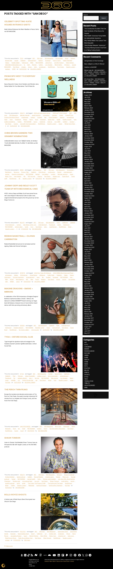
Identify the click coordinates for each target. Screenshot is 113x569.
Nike (32, 279)
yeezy (18, 281)
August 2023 (88, 172)
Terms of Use (59, 561)
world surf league (41, 485)
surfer (23, 483)
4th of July (58, 426)
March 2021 (87, 234)
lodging (39, 429)
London (53, 174)
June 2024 (87, 151)
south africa (64, 481)
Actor (66, 58)
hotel (23, 429)
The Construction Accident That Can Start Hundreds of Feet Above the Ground (95, 31)
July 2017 (87, 329)
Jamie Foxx (48, 63)
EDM (57, 325)
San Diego (16, 67)
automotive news (63, 531)
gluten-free (51, 119)
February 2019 (88, 288)
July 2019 (87, 277)
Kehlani (37, 174)
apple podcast (21, 477)
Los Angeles (48, 65)
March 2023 (87, 183)
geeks (59, 225)
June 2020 (87, 254)
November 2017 (89, 320)
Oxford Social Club (27, 380)
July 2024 (87, 149)
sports (64, 279)
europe (7, 174)
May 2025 (87, 127)
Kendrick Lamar (39, 328)
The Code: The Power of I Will (36, 483)
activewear (8, 275)
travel (22, 431)
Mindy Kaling (58, 65)
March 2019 (87, 286)
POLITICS (23, 531)
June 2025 (87, 125)
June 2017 (87, 331)
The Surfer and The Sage (55, 483)
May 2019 (87, 281)
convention (46, 115)
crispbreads (24, 117)
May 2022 (87, 204)
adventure (66, 426)
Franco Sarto (57, 60)
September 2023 (89, 170)
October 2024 (88, 142)
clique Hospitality (30, 376)
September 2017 (89, 324)
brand (32, 534)
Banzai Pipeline (38, 477)
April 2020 (87, 258)
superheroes (53, 227)
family (73, 426)
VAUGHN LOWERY (35, 69)
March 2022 (87, 209)
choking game (49, 477)
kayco (35, 122)
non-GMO (57, 122)
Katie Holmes (70, 63)
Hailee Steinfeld (67, 60)
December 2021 (89, 215)
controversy (51, 172)
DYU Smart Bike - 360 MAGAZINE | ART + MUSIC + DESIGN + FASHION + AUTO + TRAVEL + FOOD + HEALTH (95, 81)
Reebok (43, 279)
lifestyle (34, 65)
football (48, 277)
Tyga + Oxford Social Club (18, 337)
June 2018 (87, 305)
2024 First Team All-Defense (42, 273)
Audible (30, 477)
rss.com (36, 481)
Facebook (18, 119)
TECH (21, 58)
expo (11, 119)
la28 (28, 65)
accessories (59, 58)
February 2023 (88, 185)
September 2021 (89, 221)
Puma (37, 279)
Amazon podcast (69, 475)
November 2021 (89, 217)
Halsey (7, 63)
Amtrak (50, 374)
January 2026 (88, 110)
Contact (72, 561)
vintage (7, 540)
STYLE (22, 374)
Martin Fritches (33, 536)
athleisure (42, 275)
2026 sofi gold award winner (42, 113)
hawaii (13, 479)
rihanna (40, 176)
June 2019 (87, 279)
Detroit (59, 172)
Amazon (59, 475)
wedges (7, 69)
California (65, 222)
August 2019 (88, 275)
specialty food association (28, 124)
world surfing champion (55, 485)
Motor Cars (52, 536)
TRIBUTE (87, 383)
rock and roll (56, 328)
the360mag (51, 67)
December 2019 (89, 266)
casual (16, 60)
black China (58, 374)
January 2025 (88, 136)
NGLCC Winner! (99, 64)
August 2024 (88, 146)
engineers (61, 534)
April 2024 (87, 155)
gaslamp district (22, 378)
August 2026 (88, 95)
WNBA (12, 281)
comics (19, 225)
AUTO (86, 344)
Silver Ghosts (47, 538)
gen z (30, 378)
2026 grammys (37, 170)
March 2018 (87, 311)
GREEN (86, 355)
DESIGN (22, 325)
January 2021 (88, 239)
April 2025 (87, 129)
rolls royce (71, 536)
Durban (58, 477)
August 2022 (88, 198)
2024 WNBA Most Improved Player (63, 273)
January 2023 (88, 187)
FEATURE (87, 353)
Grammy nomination (18, 174)
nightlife (13, 380)
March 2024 (87, 157)
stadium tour (56, 176)
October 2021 (88, 219)
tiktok (69, 227)
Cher (14, 376)
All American (23, 275)
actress (73, 58)
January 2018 (88, 316)
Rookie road (16, 481)
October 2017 (88, 322)
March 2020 (88, 260)
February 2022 (88, 211)
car (46, 534)
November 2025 (89, 114)
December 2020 (89, 241)
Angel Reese (33, 275)
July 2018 (87, 303)
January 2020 (88, 264)
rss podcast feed (27, 481)
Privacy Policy (66, 561)
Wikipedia (31, 485)
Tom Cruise (60, 67)
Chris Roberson (9, 225)
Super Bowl (65, 176)
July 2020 (87, 251)
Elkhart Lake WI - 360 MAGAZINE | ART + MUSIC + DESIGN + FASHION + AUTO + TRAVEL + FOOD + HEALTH (95, 72)
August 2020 (88, 249)
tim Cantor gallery (24, 330)
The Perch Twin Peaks (16, 389)
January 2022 (88, 213)
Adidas (16, 275)
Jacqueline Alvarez (16, 536)
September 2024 (89, 144)
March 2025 (87, 131)
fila (43, 277)
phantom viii (61, 536)
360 (33, 58)
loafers (41, 65)
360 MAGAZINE (25, 126)
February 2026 (88, 108)
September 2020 (89, 247)
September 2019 (89, 273)
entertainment (32, 60)
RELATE (22, 222)
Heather (86, 67)
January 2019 (88, 290)
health (58, 119)
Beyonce (16, 172)
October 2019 (88, 271)
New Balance (20, 279)
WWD (14, 69)
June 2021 (87, 228)
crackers (54, 115)
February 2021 (88, 236)
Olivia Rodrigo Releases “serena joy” (95, 45)
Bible (51, 561)
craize (61, 115)
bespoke (13, 534)
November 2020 (89, 243)
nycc (31, 227)
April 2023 (87, 181)
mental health (31, 479)
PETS (86, 366)
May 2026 (87, 101)
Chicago (20, 376)
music (71, 174)
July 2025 (87, 123)
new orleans (17, 176)
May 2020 (87, 256)
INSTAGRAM (39, 63)
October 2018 (88, 296)
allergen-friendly (25, 115)
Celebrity (23, 60)
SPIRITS (86, 372)
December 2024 (89, 138)
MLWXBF (94, 67)
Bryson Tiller (25, 172)
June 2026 (87, 99)
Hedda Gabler (15, 63)
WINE (85, 387)
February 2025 (88, 134)
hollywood (25, 63)
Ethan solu (66, 477)
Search (86, 15)
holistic (20, 122)
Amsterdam (70, 170)
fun (14, 378)
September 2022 (89, 196)
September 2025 (89, 119)
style (35, 67)
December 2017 (89, 318)
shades (23, 67)
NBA (6, 279)
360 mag (39, 58)
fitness (25, 119)
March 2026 (88, 106)
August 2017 (87, 327)
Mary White (43, 536)
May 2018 (87, 307)
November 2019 (89, 269)
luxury (25, 536)
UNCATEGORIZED (25, 426)
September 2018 (89, 299)
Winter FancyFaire (70, 124)
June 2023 (87, 176)
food (36, 119)
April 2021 (87, 232)
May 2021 (87, 230)
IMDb (31, 63)
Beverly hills (8, 60)
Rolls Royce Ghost (10, 538)
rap (36, 380)
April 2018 (87, 309)
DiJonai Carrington (18, 277)
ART (85, 342)
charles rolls (52, 534)
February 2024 (88, 159)
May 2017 (87, 333)
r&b (24, 176)
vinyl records (35, 330)
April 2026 (87, 104)
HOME (86, 362)
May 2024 (87, 153)
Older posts (9, 546)
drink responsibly (53, 376)
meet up (49, 122)
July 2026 (87, 97)
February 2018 (88, 314)
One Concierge (98, 61)
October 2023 (88, 168)
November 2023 (89, 166)
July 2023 (87, 174)
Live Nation (45, 174)
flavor (31, 119)
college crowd (41, 376)
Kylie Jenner (54, 378)
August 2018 (88, 301)
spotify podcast (9, 483)
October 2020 (88, 245)
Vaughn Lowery (70, 67)
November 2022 (89, 191)
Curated (39, 117)
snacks (16, 124)
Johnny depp (19, 227)
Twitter (13, 485)
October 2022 (88, 194)
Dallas (66, 275)
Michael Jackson (63, 174)
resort (45, 429)
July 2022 (87, 200)
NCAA (12, 279)
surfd (18, 483)
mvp (71, 277)
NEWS (22, 170)
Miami (71, 378)
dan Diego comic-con (29, 225)
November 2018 (89, 294)
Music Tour (8, 176)
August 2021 (87, 224)
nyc (19, 380)
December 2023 (89, 164)
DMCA (54, 561)
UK (19, 178)
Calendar (47, 561)
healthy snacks (67, 119)
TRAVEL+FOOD (88, 381)
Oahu (39, 479)
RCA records (31, 176)
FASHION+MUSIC (89, 351)
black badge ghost (23, 534)
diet (45, 117)
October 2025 (88, 116)
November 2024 (89, 140)
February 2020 (88, 262)
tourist (16, 431)
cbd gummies (88, 61)
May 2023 (87, 179)
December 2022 (89, 189)
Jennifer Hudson (59, 63)
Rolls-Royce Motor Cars (25, 538)
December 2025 (89, 112)
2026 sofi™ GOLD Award (60, 113)
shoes (30, 67)
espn (38, 277)
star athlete (71, 279)
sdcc (45, 227)
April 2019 (87, 284)
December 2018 (89, 292)
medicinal (42, 122)
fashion (40, 60)
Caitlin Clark (50, 275)
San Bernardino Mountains (57, 429)
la (24, 65)
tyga (55, 380)
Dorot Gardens (53, 117)
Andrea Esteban (9, 477)
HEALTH (22, 113)
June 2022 (87, 202)
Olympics (67, 65)
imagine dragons (18, 328)
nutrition (65, 122)
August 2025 (88, 121)
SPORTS (22, 273)
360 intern (27, 540)
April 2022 (87, 206)
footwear (48, 60)
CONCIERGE (87, 347)
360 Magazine (49, 58)
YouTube (7, 382)
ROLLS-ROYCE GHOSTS (15, 494)
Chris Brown (42, 172)
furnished (43, 119)
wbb (6, 281)
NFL (27, 279)
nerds (26, 227)
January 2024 (88, 161)
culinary (33, 117)
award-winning (36, 115)
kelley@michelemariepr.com (13, 65)
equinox (62, 117)
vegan (60, 124)
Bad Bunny (8, 172)
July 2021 (87, 226)
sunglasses (42, 67)
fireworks (8, 429)
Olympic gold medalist (49, 479)
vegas (71, 380)
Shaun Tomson (54, 481)
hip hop (37, 378)
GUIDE (86, 357)
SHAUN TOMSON (12, 438)
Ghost (68, 534)
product (72, 122)
